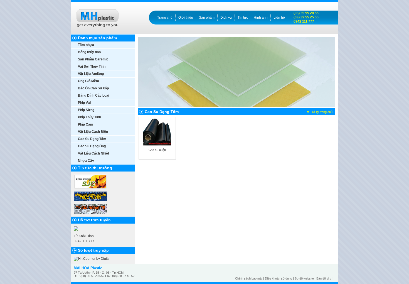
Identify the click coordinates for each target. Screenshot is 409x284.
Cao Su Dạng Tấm (92, 139)
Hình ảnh (261, 17)
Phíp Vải (84, 103)
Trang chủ (165, 17)
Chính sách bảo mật (248, 278)
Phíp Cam (85, 124)
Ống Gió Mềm (88, 81)
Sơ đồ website (304, 278)
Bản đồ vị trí (324, 278)
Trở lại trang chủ (321, 112)
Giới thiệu (185, 17)
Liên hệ (279, 17)
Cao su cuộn (157, 149)
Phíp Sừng (86, 110)
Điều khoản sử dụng (278, 278)
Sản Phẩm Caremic (93, 59)
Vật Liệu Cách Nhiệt (93, 153)
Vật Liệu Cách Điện (93, 132)
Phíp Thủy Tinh (89, 117)
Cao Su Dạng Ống (92, 146)
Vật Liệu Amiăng (91, 74)
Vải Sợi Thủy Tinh (91, 66)
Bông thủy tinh (89, 52)
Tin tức (243, 17)
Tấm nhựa (86, 45)
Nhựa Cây (86, 161)
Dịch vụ (226, 17)
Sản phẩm (207, 17)
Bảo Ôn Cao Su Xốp (93, 88)
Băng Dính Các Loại (93, 95)
